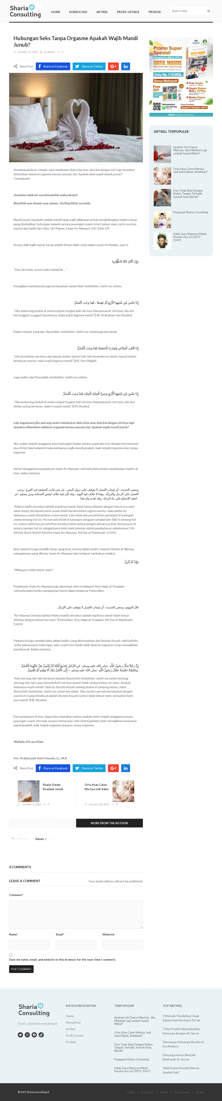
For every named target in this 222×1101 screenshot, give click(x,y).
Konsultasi (78, 12)
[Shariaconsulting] (25, 11)
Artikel (102, 12)
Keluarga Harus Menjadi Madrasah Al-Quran (179, 1057)
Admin (51, 52)
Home (55, 12)
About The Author (42, 823)
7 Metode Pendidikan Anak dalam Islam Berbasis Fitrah (181, 1018)
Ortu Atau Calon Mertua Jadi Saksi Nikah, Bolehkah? (97, 789)
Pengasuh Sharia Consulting (190, 212)
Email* (60, 934)
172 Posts (54, 839)
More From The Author (109, 823)
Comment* (16, 895)
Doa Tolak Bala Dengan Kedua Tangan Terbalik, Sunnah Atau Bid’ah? (188, 194)
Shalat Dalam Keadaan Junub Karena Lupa (53, 789)
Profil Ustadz (128, 12)
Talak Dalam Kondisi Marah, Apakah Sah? (181, 1070)
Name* (13, 934)
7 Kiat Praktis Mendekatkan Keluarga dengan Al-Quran (181, 1031)
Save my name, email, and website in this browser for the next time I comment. (62, 959)
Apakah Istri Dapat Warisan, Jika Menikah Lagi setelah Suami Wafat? (190, 150)
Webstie (108, 934)
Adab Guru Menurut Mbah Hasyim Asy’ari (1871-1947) (190, 237)
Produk (155, 12)
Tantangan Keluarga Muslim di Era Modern (183, 1044)
